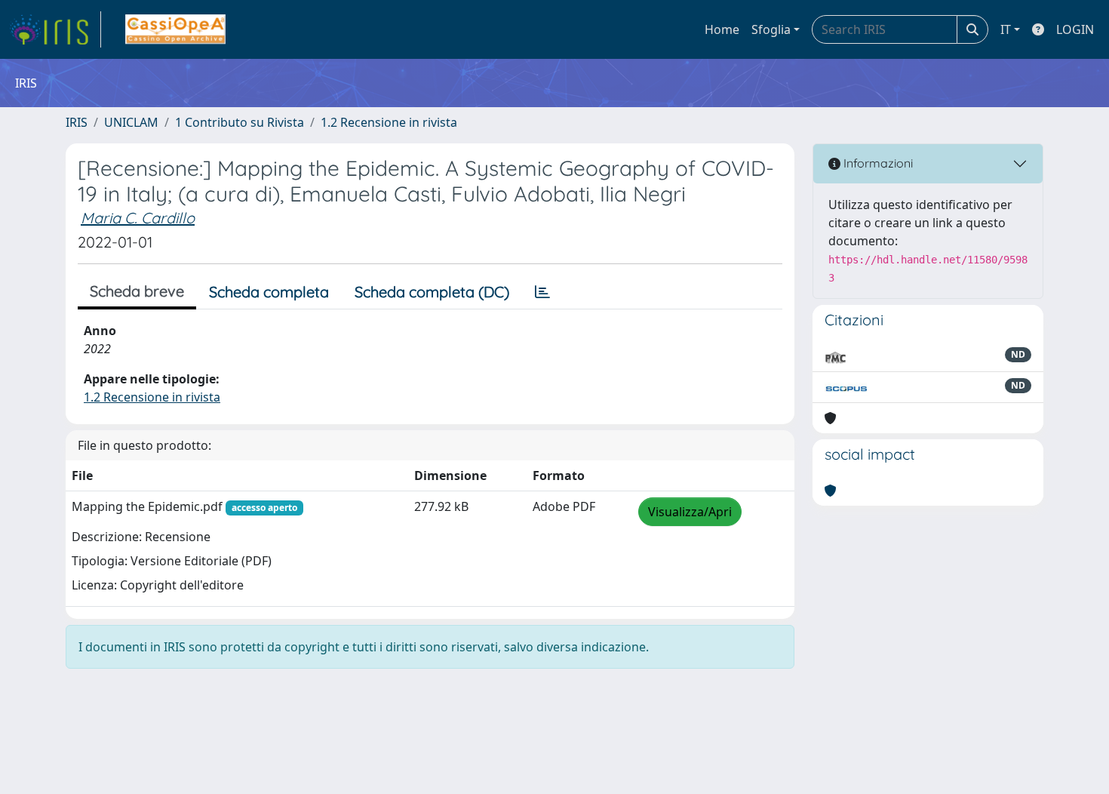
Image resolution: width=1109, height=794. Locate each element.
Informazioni (876, 163)
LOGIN (1075, 29)
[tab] (542, 292)
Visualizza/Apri (690, 511)
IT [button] (1005, 29)
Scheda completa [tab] (269, 291)
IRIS (77, 122)
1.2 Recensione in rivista (389, 122)
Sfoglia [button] (771, 29)
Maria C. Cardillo (138, 217)
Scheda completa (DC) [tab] (432, 291)
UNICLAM (131, 122)
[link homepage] (55, 29)
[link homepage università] (175, 29)
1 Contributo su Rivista (239, 122)
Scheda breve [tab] (137, 291)
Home (722, 29)
